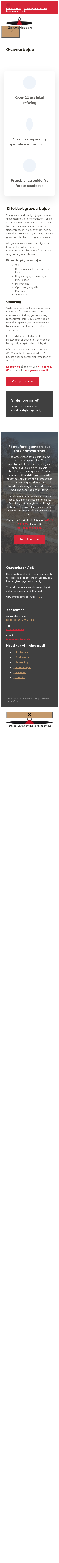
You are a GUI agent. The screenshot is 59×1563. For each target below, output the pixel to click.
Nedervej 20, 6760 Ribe (35, 9)
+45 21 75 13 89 (13, 9)
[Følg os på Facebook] (8, 5)
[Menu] (10, 32)
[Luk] (29, 715)
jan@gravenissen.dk (16, 11)
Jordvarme (21, 652)
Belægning (21, 662)
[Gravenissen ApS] (19, 31)
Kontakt (20, 677)
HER (39, 596)
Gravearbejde (23, 667)
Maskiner (20, 672)
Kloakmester (22, 657)
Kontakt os (13, 366)
